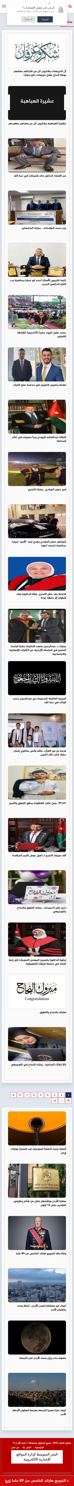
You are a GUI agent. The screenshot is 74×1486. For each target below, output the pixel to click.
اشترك (45, 19)
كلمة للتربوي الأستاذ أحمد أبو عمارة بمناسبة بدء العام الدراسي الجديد (38, 282)
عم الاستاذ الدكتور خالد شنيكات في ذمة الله (40, 176)
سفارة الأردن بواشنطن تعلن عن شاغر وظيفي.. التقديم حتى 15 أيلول (39, 1203)
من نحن (15, 1447)
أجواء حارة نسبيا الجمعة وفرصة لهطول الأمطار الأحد (39, 1412)
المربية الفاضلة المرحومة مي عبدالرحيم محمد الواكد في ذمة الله (39, 700)
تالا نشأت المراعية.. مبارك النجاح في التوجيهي (38, 1064)
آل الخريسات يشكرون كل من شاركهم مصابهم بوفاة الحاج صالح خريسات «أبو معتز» (39, 73)
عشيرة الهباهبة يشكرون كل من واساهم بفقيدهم (37, 123)
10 (68, 1100)
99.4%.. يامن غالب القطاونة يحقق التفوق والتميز (37, 803)
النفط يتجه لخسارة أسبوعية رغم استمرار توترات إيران (38, 1151)
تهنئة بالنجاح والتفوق (53, 1012)
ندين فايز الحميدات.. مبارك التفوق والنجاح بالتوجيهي (41, 910)
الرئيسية (39, 1447)
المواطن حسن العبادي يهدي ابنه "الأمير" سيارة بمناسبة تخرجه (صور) (39, 544)
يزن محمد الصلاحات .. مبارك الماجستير (44, 228)
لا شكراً (28, 19)
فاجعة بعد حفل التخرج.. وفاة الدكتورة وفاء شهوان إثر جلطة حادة (41, 596)
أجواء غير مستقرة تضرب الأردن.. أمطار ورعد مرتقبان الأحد (41, 1308)
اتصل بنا (27, 1447)
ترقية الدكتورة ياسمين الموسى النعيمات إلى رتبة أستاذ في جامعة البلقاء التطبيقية (37, 962)
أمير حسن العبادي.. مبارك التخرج (47, 489)
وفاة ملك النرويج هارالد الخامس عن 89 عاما (41, 1253)
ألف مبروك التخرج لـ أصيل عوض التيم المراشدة (39, 855)
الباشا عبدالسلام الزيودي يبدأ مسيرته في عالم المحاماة (39, 439)
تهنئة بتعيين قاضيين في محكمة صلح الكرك (39, 385)
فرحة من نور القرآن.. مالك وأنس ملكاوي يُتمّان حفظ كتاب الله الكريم (39, 753)
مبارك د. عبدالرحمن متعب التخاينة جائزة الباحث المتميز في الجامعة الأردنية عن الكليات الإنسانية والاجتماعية (37, 650)
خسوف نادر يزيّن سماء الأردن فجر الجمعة (42, 1358)
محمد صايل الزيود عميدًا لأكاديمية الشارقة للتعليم (41, 334)
